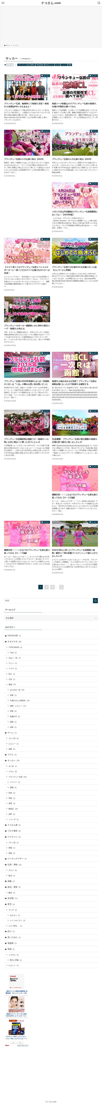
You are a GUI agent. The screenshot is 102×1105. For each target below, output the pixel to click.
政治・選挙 (14, 887)
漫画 (12, 684)
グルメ (13, 870)
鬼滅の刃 (15, 716)
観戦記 (33, 65)
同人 (12, 674)
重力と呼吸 (16, 960)
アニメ (13, 663)
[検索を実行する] (95, 600)
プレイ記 (14, 738)
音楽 (11, 949)
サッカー (13, 760)
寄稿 (70, 65)
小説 (12, 679)
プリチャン (14, 837)
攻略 (12, 749)
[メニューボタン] (3, 3)
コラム (52, 65)
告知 (46, 65)
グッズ (13, 910)
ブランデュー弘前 (23, 65)
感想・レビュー (18, 706)
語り (11, 931)
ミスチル (14, 955)
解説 (12, 893)
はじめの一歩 (17, 690)
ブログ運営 (14, 831)
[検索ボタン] (99, 3)
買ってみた (14, 937)
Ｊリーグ (64, 65)
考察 (37, 65)
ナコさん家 (14, 825)
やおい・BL (15, 658)
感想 (13, 722)
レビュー (14, 744)
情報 (13, 787)
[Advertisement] (51, 25)
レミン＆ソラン (17, 920)
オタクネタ (14, 641)
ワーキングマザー (17, 859)
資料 (42, 65)
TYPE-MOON (15, 647)
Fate (13, 653)
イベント (15, 782)
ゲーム (12, 733)
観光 (12, 876)
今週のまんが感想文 (19, 701)
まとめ (58, 65)
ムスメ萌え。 (15, 926)
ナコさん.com (51, 2)
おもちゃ (15, 915)
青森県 (12, 943)
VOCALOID (14, 636)
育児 (11, 904)
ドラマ (13, 669)
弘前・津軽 (14, 865)
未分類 (12, 898)
